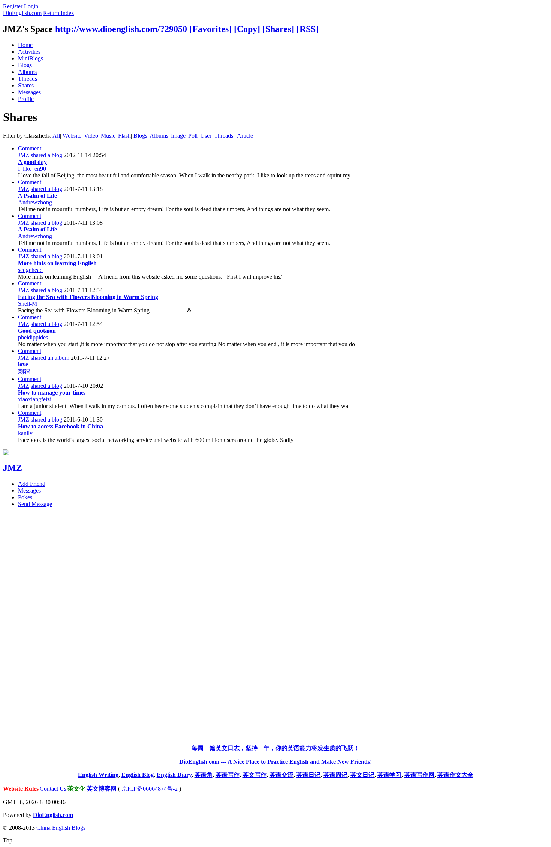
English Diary (174, 775)
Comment (29, 148)
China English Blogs (60, 827)
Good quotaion (37, 330)
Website (72, 135)
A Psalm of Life (37, 195)
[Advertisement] (275, 626)
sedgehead (30, 270)
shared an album (50, 357)
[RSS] (307, 29)
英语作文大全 (455, 775)
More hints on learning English (57, 263)
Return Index (58, 13)
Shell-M (27, 303)
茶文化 (76, 788)
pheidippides (33, 337)
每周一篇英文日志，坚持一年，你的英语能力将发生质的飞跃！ (275, 748)
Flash (124, 135)
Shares (26, 85)
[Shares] (278, 29)
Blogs (25, 65)
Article (245, 135)
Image (178, 135)
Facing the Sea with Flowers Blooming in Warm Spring (88, 297)
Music (108, 135)
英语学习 (389, 775)
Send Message (35, 504)
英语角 (204, 775)
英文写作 (255, 775)
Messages (29, 92)
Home (25, 45)
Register (12, 6)
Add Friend (31, 484)
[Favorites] (210, 29)
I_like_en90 (32, 168)
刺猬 (24, 371)
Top (7, 840)
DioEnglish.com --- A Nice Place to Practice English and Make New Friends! (275, 761)
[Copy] (247, 29)
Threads (27, 78)
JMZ (23, 155)
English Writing (98, 775)
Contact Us (53, 788)
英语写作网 (419, 775)
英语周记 (335, 775)
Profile (26, 99)
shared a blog (46, 155)
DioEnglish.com (22, 13)
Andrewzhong (35, 202)
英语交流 (281, 775)
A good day (32, 162)
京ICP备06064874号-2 (149, 788)
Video (91, 135)
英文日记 (362, 775)
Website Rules (21, 788)
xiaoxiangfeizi (34, 399)
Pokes (25, 497)
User (205, 135)
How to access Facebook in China (60, 426)
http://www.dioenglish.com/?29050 (121, 29)
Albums (27, 72)
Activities (29, 51)
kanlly (25, 433)
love (23, 364)
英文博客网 (102, 788)
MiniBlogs (30, 58)
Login (31, 6)
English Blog (137, 775)
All (56, 135)
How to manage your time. (51, 392)
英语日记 (308, 775)
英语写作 (228, 775)
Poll (193, 135)
